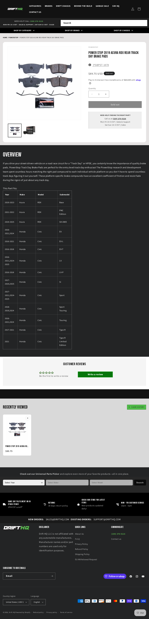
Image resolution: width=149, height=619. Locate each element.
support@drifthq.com (96, 519)
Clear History (137, 407)
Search (140, 482)
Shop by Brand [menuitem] (72, 30)
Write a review (95, 374)
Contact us (116, 539)
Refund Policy (81, 549)
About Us (79, 534)
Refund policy (38, 612)
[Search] (144, 23)
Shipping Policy (82, 554)
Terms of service (66, 612)
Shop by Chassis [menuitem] (122, 30)
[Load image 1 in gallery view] (14, 130)
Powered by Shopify (22, 612)
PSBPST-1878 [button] (101, 65)
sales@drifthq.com (48, 519)
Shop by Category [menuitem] (22, 30)
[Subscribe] (52, 576)
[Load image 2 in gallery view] (29, 130)
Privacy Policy (81, 544)
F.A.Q (77, 539)
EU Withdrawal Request (86, 559)
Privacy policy (51, 612)
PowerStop (14, 37)
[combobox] (104, 23)
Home (5, 37)
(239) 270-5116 (36, 21)
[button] (139, 9)
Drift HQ (12, 612)
